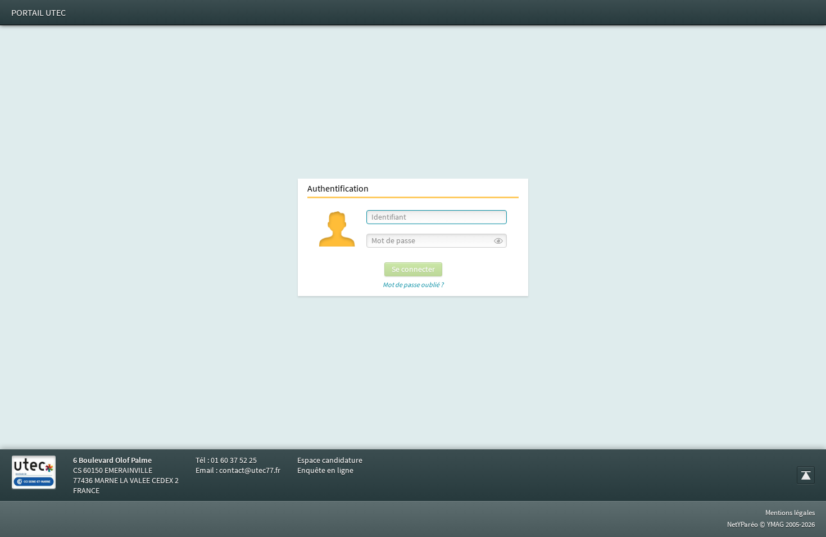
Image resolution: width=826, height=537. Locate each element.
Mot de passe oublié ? (413, 285)
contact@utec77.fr (249, 470)
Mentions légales (790, 512)
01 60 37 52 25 (234, 460)
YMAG (775, 524)
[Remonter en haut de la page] (806, 475)
